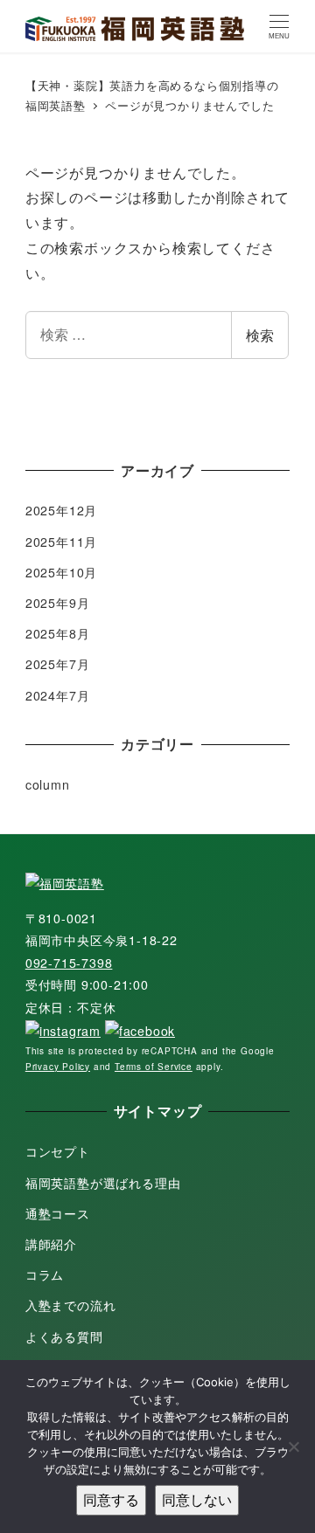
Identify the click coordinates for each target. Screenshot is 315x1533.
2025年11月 (61, 541)
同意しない (197, 1499)
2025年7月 (57, 664)
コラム (44, 1274)
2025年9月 (57, 602)
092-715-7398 (69, 962)
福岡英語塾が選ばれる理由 (103, 1182)
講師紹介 (51, 1244)
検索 (260, 335)
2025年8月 (57, 633)
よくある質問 (64, 1336)
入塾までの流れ (70, 1305)
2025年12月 (61, 510)
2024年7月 (57, 695)
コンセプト (57, 1151)
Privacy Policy (57, 1066)
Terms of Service (153, 1066)
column (47, 784)
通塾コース (57, 1213)
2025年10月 (61, 572)
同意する (111, 1499)
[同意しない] (293, 1446)
